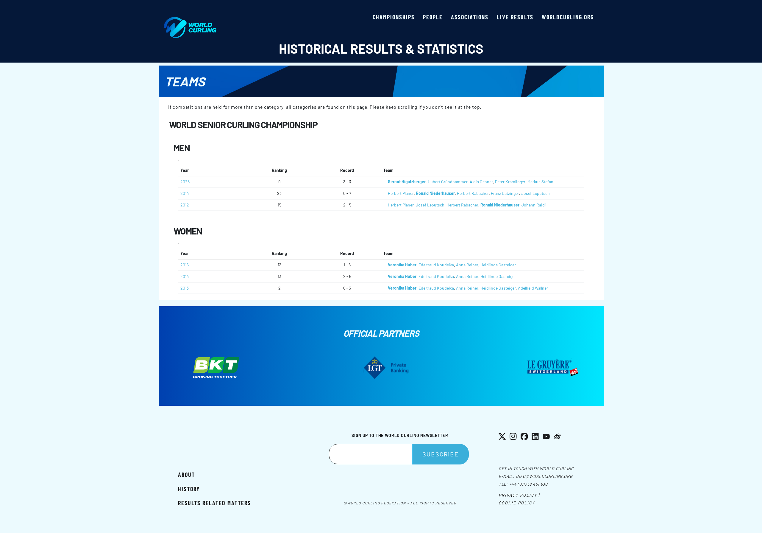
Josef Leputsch (535, 193)
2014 (184, 193)
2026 (185, 181)
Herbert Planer (401, 193)
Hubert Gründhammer (448, 181)
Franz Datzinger (505, 193)
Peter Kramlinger (510, 181)
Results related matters (214, 502)
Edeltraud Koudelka (436, 264)
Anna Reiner (467, 264)
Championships (394, 17)
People (433, 17)
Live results (515, 17)
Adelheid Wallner (533, 287)
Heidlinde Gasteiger (498, 264)
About (186, 474)
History (189, 488)
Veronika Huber (402, 264)
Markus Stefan (540, 181)
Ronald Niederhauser (435, 193)
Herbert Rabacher (473, 193)
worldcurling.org (568, 17)
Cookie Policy (517, 502)
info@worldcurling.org (544, 476)
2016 (184, 264)
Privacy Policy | (519, 495)
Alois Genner (481, 181)
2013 (184, 287)
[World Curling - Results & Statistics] (190, 20)
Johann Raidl (533, 204)
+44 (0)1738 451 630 (528, 484)
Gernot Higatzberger (407, 181)
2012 (184, 204)
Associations (469, 17)
